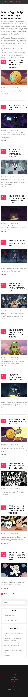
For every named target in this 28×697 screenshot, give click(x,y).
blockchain (6, 647)
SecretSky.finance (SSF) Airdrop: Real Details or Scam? (17, 107)
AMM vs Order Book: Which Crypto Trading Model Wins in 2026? (16, 466)
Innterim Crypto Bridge (11, 2)
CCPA (14, 684)
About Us (14, 677)
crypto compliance (7, 652)
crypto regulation (7, 650)
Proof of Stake (6, 640)
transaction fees (7, 655)
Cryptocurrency (13, 87)
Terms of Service (14, 679)
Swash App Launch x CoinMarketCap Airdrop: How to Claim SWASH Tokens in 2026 (17, 509)
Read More (3, 96)
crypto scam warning (14, 643)
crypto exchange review (16, 650)
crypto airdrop (6, 643)
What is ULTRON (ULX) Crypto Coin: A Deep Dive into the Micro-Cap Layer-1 (17, 199)
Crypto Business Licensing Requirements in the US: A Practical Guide (17, 287)
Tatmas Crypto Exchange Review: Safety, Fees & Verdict (16, 377)
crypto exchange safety (17, 638)
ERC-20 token (6, 645)
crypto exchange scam (16, 652)
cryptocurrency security (14, 645)
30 (13, 593)
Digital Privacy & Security (15, 176)
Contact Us (14, 686)
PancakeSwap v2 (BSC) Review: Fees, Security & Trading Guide (17, 421)
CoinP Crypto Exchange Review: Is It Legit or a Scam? (17, 243)
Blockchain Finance (14, 310)
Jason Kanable (5, 87)
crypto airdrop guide (7, 638)
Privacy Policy (14, 681)
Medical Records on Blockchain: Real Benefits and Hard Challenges (16, 152)
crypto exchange (16, 635)
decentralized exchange (8, 633)
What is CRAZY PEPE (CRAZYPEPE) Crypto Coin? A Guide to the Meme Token (16, 333)
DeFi (10, 647)
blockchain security (7, 635)
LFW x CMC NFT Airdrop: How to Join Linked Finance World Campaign (17, 63)
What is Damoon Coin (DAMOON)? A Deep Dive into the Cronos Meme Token (16, 556)
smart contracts (15, 647)
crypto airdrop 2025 (14, 640)
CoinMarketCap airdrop (18, 633)
